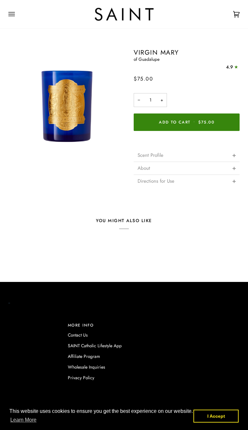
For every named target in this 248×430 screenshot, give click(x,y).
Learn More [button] (23, 420)
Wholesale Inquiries (86, 367)
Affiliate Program (84, 356)
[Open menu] (18, 14)
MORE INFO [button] (81, 325)
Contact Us (78, 335)
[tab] (187, 155)
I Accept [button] (216, 416)
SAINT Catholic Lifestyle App (95, 345)
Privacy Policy (81, 377)
